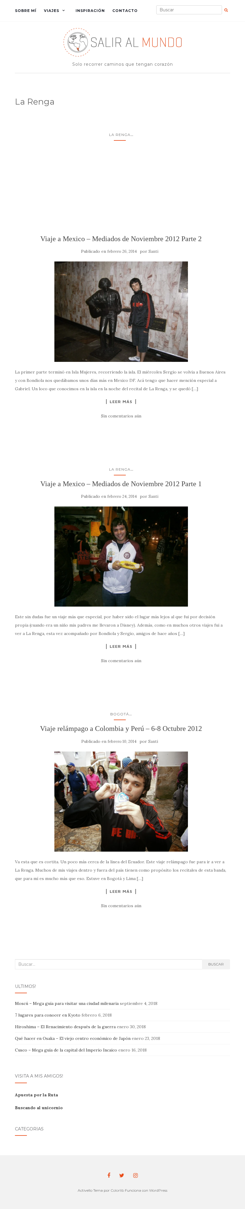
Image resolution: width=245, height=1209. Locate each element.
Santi (153, 251)
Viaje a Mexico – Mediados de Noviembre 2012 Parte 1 (121, 484)
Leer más (121, 401)
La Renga (120, 134)
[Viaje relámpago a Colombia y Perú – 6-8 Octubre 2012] (121, 802)
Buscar (216, 964)
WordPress (158, 1190)
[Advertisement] (121, 190)
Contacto (125, 10)
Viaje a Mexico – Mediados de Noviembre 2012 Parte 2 (121, 239)
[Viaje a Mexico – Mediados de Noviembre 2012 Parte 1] (121, 556)
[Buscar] (226, 10)
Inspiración (90, 10)
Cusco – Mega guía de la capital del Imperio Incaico (66, 1050)
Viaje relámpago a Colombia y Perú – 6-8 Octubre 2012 (121, 728)
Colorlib (117, 1190)
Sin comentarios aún (121, 416)
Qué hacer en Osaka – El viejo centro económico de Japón (73, 1038)
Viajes (51, 10)
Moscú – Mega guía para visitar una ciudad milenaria (67, 1003)
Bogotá (119, 714)
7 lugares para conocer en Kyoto (47, 1015)
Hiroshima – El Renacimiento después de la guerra (65, 1026)
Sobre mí (25, 10)
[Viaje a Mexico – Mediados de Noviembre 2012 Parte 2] (121, 311)
